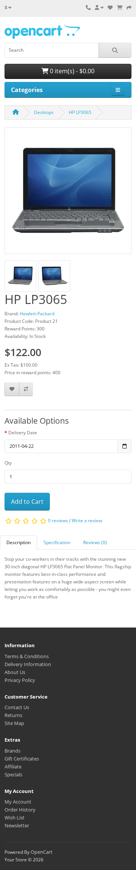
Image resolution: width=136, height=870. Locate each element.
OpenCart (42, 851)
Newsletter (17, 825)
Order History (20, 809)
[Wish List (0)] (110, 7)
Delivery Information (28, 664)
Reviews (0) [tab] (95, 542)
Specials (13, 774)
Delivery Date (22, 432)
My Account (18, 801)
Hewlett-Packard (37, 313)
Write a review (87, 520)
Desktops (44, 112)
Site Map (14, 723)
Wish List (15, 817)
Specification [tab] (56, 542)
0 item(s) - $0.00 (71, 71)
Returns (13, 715)
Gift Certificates (22, 758)
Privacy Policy (20, 680)
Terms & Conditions (27, 656)
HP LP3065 (80, 112)
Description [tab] (18, 542)
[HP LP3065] (68, 193)
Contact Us (17, 707)
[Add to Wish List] (12, 389)
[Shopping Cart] (119, 7)
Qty (8, 463)
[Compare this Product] (26, 389)
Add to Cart (27, 501)
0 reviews (58, 520)
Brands (12, 750)
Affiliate (13, 766)
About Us (15, 672)
